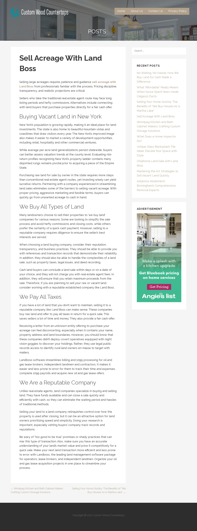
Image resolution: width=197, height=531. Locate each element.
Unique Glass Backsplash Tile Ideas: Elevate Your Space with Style (157, 151)
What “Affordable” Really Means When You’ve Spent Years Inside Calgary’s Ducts (158, 92)
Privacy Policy (177, 11)
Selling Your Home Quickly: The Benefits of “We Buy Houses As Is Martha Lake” (158, 106)
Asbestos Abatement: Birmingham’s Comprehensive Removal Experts (156, 186)
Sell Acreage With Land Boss (156, 116)
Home (121, 11)
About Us (137, 11)
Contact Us (155, 11)
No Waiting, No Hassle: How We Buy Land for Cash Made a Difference (158, 77)
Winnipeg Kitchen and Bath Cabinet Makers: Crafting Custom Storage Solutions (158, 126)
